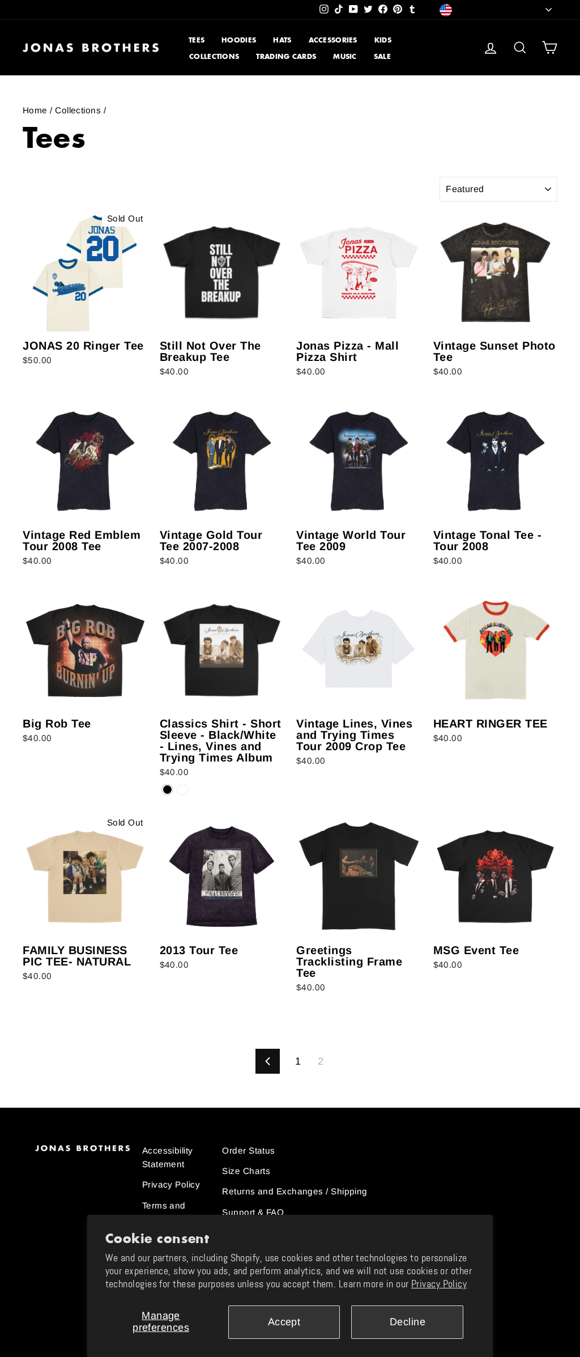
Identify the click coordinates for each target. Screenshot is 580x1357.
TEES (196, 40)
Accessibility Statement (167, 1157)
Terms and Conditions (164, 1212)
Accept (284, 1322)
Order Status (248, 1150)
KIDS (382, 40)
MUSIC (345, 56)
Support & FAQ (253, 1212)
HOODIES (238, 40)
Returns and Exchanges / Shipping (294, 1191)
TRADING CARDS (286, 56)
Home (35, 110)
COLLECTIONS (214, 56)
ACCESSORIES (333, 40)
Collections (78, 110)
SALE (382, 56)
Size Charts (246, 1171)
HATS (282, 40)
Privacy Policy (439, 1284)
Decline (407, 1322)
